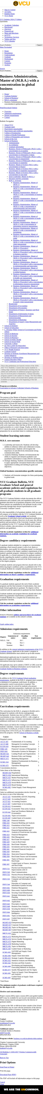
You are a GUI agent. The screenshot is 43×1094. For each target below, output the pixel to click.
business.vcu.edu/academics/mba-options (28, 1038)
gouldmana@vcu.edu (7, 1023)
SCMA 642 (7, 963)
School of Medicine (11, 334)
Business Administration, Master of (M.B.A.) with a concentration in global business (27, 212)
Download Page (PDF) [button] (8, 1075)
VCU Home (8, 16)
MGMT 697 (7, 930)
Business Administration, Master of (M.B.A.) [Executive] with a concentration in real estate (28, 294)
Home (6, 51)
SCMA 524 (4, 762)
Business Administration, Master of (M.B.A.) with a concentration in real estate (26, 236)
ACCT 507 (4, 742)
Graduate (7, 57)
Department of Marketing (17, 320)
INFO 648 (6, 906)
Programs (7, 63)
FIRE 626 (6, 837)
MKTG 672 (7, 780)
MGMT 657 (7, 925)
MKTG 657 (7, 778)
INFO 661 (4, 751)
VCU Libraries (9, 41)
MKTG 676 (7, 782)
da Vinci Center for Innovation (15, 346)
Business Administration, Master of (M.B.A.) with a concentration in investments (25, 230)
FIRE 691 (6, 860)
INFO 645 (6, 904)
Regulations (8, 53)
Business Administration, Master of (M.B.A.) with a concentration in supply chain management (27, 242)
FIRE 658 (6, 856)
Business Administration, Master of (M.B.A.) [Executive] (25, 247)
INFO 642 (6, 901)
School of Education (11, 328)
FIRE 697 (6, 864)
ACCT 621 (6, 801)
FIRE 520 (3, 749)
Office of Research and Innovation (16, 348)
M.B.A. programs (10, 100)
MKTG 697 (7, 949)
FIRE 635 (6, 847)
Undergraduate (9, 55)
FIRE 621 (6, 828)
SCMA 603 (7, 952)
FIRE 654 (6, 854)
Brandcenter (13, 304)
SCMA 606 (7, 956)
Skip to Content (9, 10)
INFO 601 (6, 888)
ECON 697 (7, 818)
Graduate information (16, 147)
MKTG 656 (7, 775)
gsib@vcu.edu (5, 1033)
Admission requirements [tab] (12, 113)
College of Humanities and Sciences (17, 137)
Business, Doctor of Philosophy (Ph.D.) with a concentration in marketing (25, 162)
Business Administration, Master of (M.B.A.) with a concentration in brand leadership (26, 188)
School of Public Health (12, 340)
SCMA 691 (7, 973)
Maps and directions (11, 33)
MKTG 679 (7, 785)
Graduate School (10, 352)
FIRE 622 (6, 831)
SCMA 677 (7, 970)
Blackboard (8, 27)
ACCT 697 (6, 804)
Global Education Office (13, 359)
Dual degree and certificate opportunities (18, 131)
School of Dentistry (11, 326)
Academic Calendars (11, 25)
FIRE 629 (6, 842)
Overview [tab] (7, 111)
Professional (8, 59)
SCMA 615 (7, 958)
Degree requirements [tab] (11, 115)
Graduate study (9, 127)
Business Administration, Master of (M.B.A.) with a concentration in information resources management (25, 224)
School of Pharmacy (11, 338)
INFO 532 (6, 875)
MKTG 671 (4, 759)
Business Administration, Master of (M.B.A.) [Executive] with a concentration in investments (28, 288)
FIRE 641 (6, 849)
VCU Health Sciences (12, 350)
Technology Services (11, 37)
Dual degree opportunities (13, 129)
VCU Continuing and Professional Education (20, 361)
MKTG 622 (7, 933)
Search (2, 69)
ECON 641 (7, 809)
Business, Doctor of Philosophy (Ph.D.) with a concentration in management (25, 158)
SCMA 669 (7, 966)
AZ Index (7, 12)
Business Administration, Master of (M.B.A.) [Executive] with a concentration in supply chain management (28, 300)
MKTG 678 (7, 944)
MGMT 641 (4, 754)
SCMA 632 (7, 960)
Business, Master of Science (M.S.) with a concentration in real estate (23, 174)
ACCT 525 (6, 797)
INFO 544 (6, 884)
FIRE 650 (6, 852)
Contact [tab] (7, 117)
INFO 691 (6, 916)
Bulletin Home (9, 14)
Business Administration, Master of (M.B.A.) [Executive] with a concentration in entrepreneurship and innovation (28, 264)
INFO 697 (6, 919)
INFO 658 (6, 909)
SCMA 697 (7, 978)
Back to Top (4, 1058)
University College (11, 344)
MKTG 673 (7, 937)
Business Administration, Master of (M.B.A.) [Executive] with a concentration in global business (28, 270)
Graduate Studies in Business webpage (13, 669)
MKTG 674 (7, 939)
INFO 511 (6, 869)
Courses (7, 61)
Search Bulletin (5, 45)
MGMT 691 (7, 927)
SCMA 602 (7, 787)
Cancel (2, 1082)
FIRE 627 (6, 839)
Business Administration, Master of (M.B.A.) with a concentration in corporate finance (28, 200)
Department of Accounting (18, 306)
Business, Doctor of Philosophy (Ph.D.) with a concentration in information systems (25, 154)
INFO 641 (6, 896)
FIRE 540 (6, 820)
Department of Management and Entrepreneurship (20, 317)
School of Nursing (10, 336)
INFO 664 (6, 912)
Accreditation (13, 145)
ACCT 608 (4, 744)
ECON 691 (7, 816)
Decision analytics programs (18, 179)
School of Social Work (12, 342)
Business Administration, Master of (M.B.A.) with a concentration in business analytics (27, 194)
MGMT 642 (4, 756)
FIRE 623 (6, 835)
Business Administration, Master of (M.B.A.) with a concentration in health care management (27, 218)
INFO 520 (6, 872)
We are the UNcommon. (21, 1089)
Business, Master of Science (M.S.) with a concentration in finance (23, 166)
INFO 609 (6, 890)
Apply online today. (7, 624)
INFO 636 (6, 893)
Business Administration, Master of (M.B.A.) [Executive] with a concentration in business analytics (28, 252)
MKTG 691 (7, 946)
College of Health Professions (14, 135)
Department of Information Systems (21, 314)
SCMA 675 (4, 765)
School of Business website (28, 733)
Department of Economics (18, 308)
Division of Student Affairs (13, 357)
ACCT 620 (6, 799)
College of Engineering (12, 133)
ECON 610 (4, 746)
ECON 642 (7, 812)
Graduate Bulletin (10, 96)
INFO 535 (6, 879)
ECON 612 (7, 806)
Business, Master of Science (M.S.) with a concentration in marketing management (23, 170)
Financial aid (8, 31)
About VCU (8, 125)
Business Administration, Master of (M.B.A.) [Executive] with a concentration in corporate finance (28, 258)
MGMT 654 (7, 773)
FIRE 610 (6, 823)
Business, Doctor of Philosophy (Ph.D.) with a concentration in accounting (25, 150)
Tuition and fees (10, 39)
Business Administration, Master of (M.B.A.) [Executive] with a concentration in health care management (28, 276)
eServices (7, 29)
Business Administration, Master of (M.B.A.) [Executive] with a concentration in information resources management (28, 282)
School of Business (11, 98)
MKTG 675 (7, 941)
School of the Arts (10, 139)
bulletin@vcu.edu (6, 1048)
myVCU (7, 35)
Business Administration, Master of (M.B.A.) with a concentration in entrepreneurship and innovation (25, 206)
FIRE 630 (6, 844)
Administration (14, 143)
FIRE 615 (6, 825)
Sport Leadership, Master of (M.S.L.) (22, 177)
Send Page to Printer (7, 1067)
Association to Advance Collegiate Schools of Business (19, 388)
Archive (7, 65)
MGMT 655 (7, 922)
